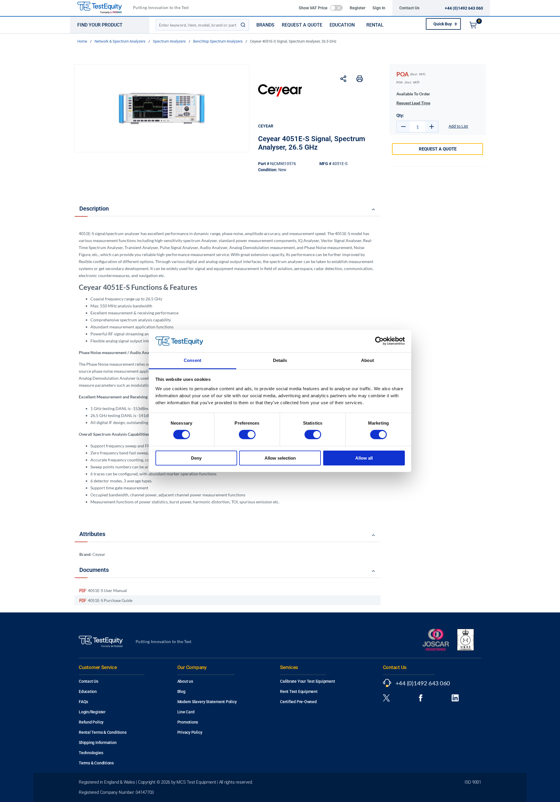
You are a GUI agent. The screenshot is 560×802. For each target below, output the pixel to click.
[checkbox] (336, 8)
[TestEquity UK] (103, 8)
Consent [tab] (192, 360)
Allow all (364, 458)
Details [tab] (280, 360)
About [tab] (367, 360)
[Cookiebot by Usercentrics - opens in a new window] (379, 341)
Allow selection (280, 458)
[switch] (247, 434)
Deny (196, 458)
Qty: (400, 115)
